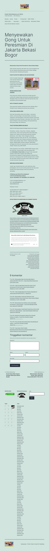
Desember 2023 (20, 437)
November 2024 (20, 419)
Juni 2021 (19, 486)
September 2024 (20, 422)
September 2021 (20, 481)
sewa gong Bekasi (31, 259)
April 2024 (19, 430)
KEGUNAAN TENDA (35, 21)
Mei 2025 (19, 409)
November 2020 (20, 497)
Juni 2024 (19, 427)
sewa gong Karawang (33, 264)
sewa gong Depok (31, 263)
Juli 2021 (19, 484)
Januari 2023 (19, 455)
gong (38, 254)
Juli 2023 (19, 445)
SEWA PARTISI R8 (26, 21)
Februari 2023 (20, 453)
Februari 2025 (20, 414)
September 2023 (20, 441)
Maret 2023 (19, 451)
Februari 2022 (20, 473)
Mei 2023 (19, 448)
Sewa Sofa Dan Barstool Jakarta (12, 23)
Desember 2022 (20, 456)
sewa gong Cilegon (35, 261)
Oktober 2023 (20, 440)
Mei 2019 (19, 520)
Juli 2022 (19, 464)
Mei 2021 (19, 487)
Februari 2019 (20, 525)
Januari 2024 (19, 435)
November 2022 (20, 458)
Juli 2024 (19, 425)
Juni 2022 (19, 466)
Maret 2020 (19, 504)
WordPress (42, 543)
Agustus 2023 (20, 443)
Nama (11, 352)
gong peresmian (36, 255)
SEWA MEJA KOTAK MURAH (16, 163)
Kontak (11, 19)
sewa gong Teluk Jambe (34, 268)
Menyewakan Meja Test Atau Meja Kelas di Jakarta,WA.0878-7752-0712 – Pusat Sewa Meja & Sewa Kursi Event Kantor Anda (24, 281)
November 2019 (20, 510)
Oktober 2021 (20, 479)
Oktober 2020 (20, 499)
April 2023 (19, 450)
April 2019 (19, 522)
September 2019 (20, 513)
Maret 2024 (19, 432)
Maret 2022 (19, 471)
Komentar (12, 340)
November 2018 (20, 530)
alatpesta (13, 255)
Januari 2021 (19, 494)
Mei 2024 (19, 428)
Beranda (7, 19)
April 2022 (19, 469)
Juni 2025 (19, 407)
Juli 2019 (19, 517)
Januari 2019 (19, 526)
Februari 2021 (20, 492)
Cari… (30, 391)
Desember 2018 (20, 528)
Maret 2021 (19, 491)
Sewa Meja (16, 21)
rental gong (37, 256)
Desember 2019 (20, 509)
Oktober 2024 (20, 420)
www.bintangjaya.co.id (17, 182)
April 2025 (19, 410)
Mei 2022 (19, 468)
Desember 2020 (20, 495)
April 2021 (19, 489)
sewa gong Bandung (35, 257)
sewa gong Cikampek (33, 260)
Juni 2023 (19, 446)
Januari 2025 (19, 415)
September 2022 (20, 461)
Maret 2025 (19, 412)
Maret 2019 (19, 523)
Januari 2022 (19, 474)
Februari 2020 (20, 505)
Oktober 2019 (20, 512)
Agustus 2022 (20, 463)
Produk (15, 19)
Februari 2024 (20, 433)
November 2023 (20, 438)
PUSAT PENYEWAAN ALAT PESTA (14, 14)
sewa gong (29, 257)
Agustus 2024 (20, 424)
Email (26, 352)
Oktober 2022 (20, 459)
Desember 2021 (20, 476)
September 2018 (20, 533)
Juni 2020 (19, 502)
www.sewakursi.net (14, 183)
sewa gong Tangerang (35, 267)
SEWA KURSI (8, 21)
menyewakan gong (30, 256)
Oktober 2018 (20, 531)
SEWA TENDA (31, 19)
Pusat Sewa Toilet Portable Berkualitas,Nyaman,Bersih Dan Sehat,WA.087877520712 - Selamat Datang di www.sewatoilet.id (23, 329)
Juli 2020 (19, 500)
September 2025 (20, 406)
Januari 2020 (19, 507)
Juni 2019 (19, 518)
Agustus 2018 (19, 535)
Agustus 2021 (19, 482)
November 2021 (20, 477)
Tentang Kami (23, 19)
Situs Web (12, 358)
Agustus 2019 (19, 515)
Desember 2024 (20, 417)
